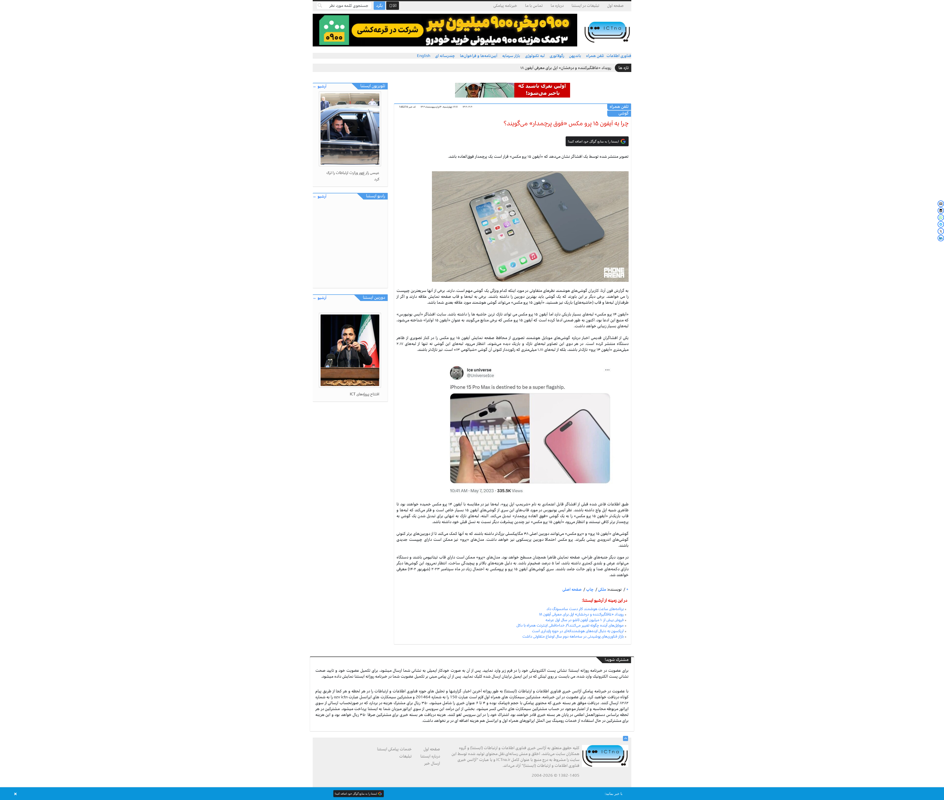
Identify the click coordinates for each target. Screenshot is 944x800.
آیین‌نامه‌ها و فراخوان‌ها (478, 56)
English (423, 56)
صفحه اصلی (572, 589)
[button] (472, 793)
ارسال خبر (432, 763)
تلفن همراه (595, 56)
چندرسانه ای (445, 56)
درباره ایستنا (430, 756)
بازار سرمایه (511, 56)
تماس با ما (534, 5)
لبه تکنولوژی (535, 56)
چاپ (589, 589)
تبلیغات (405, 756)
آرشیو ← (319, 86)
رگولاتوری (557, 56)
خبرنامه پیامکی (505, 5)
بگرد (379, 5)
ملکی (601, 589)
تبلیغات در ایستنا (585, 5)
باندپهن (575, 56)
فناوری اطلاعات (618, 56)
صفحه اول (615, 5)
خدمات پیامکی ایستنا (394, 749)
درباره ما (557, 5)
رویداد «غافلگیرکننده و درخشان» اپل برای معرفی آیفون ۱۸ (565, 68)
